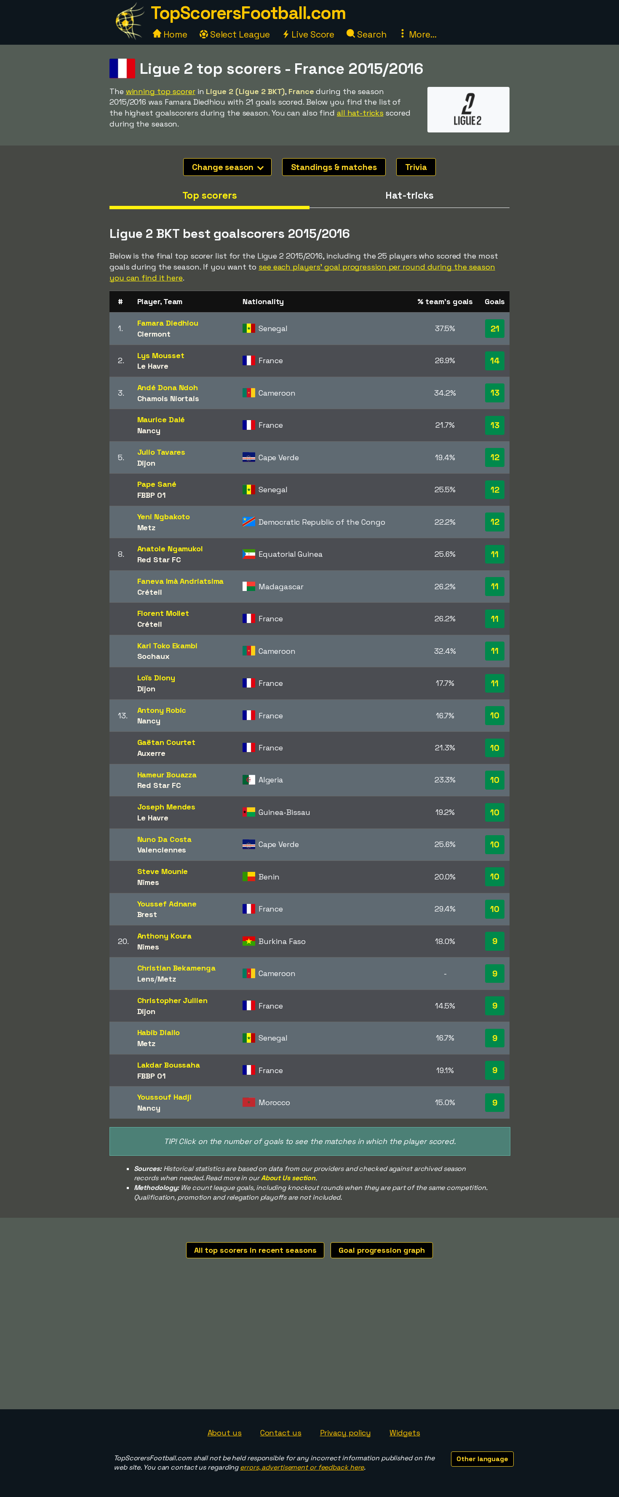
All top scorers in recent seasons (255, 1250)
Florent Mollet (163, 613)
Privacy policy (345, 1433)
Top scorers (209, 195)
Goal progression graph (382, 1250)
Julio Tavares (161, 452)
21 (495, 328)
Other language (482, 1458)
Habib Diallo (158, 1032)
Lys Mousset (160, 355)
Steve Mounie (162, 871)
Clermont (154, 334)
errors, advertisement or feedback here (302, 1467)
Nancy (149, 430)
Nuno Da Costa (164, 839)
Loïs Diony (156, 677)
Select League (239, 34)
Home (174, 34)
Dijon (146, 463)
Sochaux (153, 656)
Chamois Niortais (168, 398)
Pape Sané (156, 484)
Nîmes (148, 882)
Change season (224, 167)
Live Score (311, 34)
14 (495, 360)
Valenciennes (162, 850)
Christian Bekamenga (176, 968)
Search (370, 34)
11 (495, 554)
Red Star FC (159, 559)
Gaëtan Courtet (166, 742)
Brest (147, 914)
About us (225, 1433)
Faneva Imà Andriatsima (180, 581)
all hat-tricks (360, 113)
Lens (146, 979)
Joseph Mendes (166, 807)
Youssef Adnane (167, 904)
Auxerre (151, 753)
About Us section (288, 1177)
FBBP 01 (151, 495)
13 (495, 392)
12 (495, 457)
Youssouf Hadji (164, 1097)
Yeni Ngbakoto (163, 516)
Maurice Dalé (161, 419)
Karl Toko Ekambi (167, 645)
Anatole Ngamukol (170, 548)
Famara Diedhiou (168, 323)
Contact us (280, 1433)
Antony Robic (162, 710)
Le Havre (152, 366)
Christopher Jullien (172, 1000)
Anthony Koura (164, 936)
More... (421, 34)
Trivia (416, 167)
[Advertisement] (309, 1346)
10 (494, 715)
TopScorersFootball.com (248, 13)
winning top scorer (160, 91)
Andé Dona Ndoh (167, 387)
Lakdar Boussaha (168, 1065)
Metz (146, 527)
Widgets (405, 1433)
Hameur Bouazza (167, 775)
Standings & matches (334, 167)
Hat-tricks (409, 195)
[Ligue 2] (468, 124)
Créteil (149, 592)
